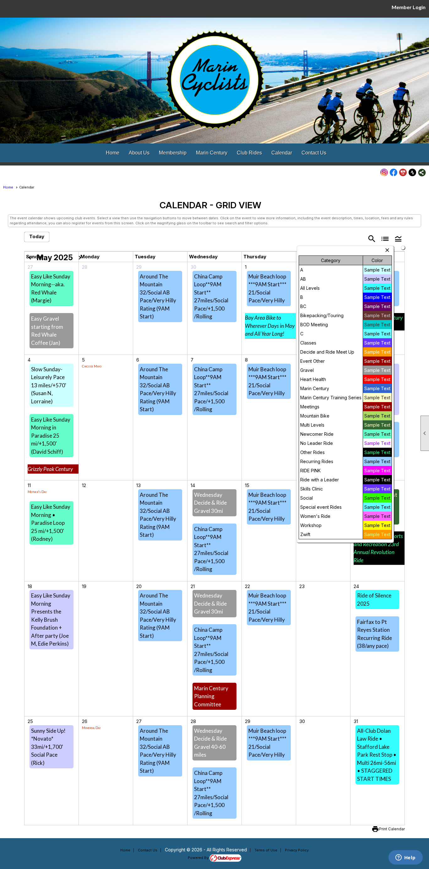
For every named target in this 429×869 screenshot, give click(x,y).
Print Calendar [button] (392, 829)
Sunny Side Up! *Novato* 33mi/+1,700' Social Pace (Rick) (48, 746)
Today (36, 236)
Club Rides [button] (249, 152)
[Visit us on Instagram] (384, 173)
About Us (139, 152)
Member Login (409, 7)
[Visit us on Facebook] (394, 173)
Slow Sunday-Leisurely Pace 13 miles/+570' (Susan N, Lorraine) (48, 385)
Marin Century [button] (211, 152)
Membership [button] (173, 152)
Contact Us (313, 152)
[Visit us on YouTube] (403, 173)
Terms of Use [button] (265, 850)
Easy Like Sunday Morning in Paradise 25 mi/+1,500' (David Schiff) (50, 435)
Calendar (281, 152)
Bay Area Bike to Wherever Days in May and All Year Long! (270, 325)
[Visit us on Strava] (412, 173)
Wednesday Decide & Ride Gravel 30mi (210, 502)
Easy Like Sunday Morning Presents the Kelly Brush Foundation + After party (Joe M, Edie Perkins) (50, 619)
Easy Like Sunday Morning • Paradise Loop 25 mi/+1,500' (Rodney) (50, 522)
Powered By (198, 857)
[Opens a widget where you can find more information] (405, 858)
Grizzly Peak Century (50, 469)
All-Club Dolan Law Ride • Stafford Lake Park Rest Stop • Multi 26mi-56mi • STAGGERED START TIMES (376, 754)
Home (112, 152)
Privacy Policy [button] (297, 850)
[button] (398, 237)
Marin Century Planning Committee (211, 696)
